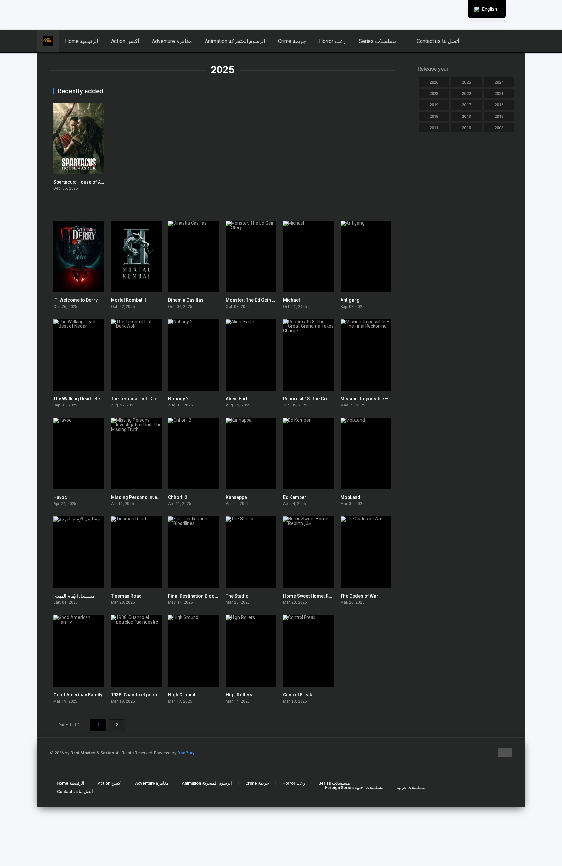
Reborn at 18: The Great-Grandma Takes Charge (333, 398)
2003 (498, 127)
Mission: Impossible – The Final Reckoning (386, 398)
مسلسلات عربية (411, 787)
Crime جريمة (292, 41)
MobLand (350, 497)
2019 (433, 105)
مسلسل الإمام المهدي (74, 595)
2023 (433, 93)
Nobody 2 (178, 398)
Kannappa (236, 497)
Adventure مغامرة (172, 41)
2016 (498, 105)
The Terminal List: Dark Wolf (140, 398)
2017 (466, 105)
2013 (466, 116)
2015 (433, 116)
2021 (498, 93)
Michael (291, 300)
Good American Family (77, 694)
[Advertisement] (157, 14)
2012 (498, 116)
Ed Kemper (294, 497)
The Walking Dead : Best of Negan (88, 398)
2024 (498, 82)
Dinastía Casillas (186, 300)
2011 (433, 127)
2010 (466, 127)
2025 (466, 82)
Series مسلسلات (378, 41)
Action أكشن (125, 41)
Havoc (60, 497)
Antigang (350, 300)
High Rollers (239, 694)
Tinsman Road (126, 595)
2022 (466, 93)
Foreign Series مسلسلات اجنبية (354, 787)
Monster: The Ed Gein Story (254, 300)
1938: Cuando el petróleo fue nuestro (150, 694)
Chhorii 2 (177, 497)
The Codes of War (359, 595)
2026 (433, 82)
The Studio (237, 595)
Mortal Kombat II (128, 300)
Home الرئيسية (81, 41)
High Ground (181, 694)
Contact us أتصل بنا (438, 41)
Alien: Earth (238, 398)
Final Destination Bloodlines (198, 595)
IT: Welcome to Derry (75, 300)
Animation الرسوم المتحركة (235, 41)
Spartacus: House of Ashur (82, 182)
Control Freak (297, 694)
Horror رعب (332, 41)
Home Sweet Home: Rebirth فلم (316, 595)
